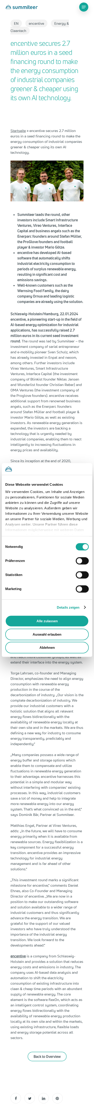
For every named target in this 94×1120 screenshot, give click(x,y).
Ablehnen (47, 647)
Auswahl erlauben (47, 634)
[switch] (82, 560)
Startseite (18, 130)
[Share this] (15, 1098)
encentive (36, 23)
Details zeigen (68, 607)
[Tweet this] (29, 1098)
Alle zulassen (47, 621)
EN (16, 23)
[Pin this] (57, 1098)
